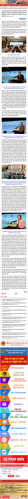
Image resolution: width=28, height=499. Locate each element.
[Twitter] (4, 293)
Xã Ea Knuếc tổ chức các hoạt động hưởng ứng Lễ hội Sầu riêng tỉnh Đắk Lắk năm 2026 (14, 321)
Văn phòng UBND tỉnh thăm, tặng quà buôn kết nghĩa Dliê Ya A (13, 310)
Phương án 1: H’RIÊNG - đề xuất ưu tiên (10, 469)
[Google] (5, 293)
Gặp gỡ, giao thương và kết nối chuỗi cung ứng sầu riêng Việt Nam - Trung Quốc (13, 337)
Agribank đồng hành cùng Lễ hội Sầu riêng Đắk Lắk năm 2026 (13, 330)
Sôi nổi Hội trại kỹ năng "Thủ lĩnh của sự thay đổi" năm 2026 (14, 307)
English (25, 0)
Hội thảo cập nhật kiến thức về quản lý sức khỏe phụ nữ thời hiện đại (14, 314)
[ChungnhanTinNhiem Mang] (21, 490)
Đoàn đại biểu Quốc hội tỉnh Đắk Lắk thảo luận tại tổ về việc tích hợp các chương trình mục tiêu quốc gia (14, 333)
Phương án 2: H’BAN (6, 471)
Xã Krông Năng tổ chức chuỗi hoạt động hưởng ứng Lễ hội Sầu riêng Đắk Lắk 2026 (14, 303)
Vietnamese (21, 0)
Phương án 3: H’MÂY (6, 473)
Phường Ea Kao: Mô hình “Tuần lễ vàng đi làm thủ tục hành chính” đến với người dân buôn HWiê (14, 317)
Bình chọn (11, 476)
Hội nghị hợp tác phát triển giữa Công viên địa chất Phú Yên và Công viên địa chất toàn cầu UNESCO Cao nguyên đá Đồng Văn (14, 326)
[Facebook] (2, 293)
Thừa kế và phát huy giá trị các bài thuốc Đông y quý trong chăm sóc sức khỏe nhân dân (14, 300)
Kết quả (17, 476)
